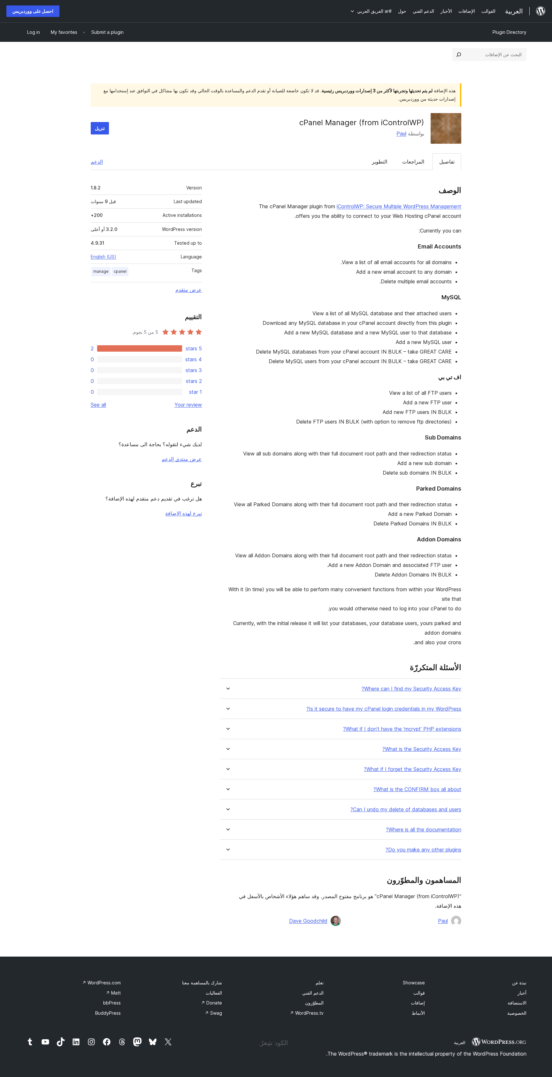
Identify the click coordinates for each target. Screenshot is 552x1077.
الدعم (97, 161)
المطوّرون (314, 1002)
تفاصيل (447, 161)
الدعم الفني (313, 993)
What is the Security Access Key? (421, 749)
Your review (188, 404)
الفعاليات (214, 993)
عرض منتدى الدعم (182, 459)
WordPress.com (101, 982)
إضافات (418, 1002)
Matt (113, 993)
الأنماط (418, 1013)
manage (101, 271)
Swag (213, 1013)
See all (98, 404)
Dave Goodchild (308, 921)
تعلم (320, 982)
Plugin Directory (509, 32)
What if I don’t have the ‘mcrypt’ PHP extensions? (402, 729)
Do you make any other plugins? (423, 850)
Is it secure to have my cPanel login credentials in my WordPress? (383, 709)
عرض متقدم (188, 289)
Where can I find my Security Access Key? (411, 689)
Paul (401, 133)
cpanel (120, 271)
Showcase (414, 982)
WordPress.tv (307, 1013)
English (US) (103, 256)
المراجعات (413, 161)
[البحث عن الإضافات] (458, 54)
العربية (459, 1042)
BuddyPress (108, 1013)
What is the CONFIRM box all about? (417, 789)
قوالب (419, 993)
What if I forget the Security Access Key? (412, 769)
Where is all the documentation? (423, 830)
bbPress (112, 1002)
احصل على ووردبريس (32, 11)
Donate (211, 1002)
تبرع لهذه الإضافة (183, 513)
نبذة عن (519, 982)
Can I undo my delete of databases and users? (405, 809)
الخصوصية (516, 1013)
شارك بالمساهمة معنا (202, 982)
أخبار (522, 993)
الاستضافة (517, 1002)
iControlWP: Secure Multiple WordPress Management (399, 206)
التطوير (379, 161)
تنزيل (100, 128)
